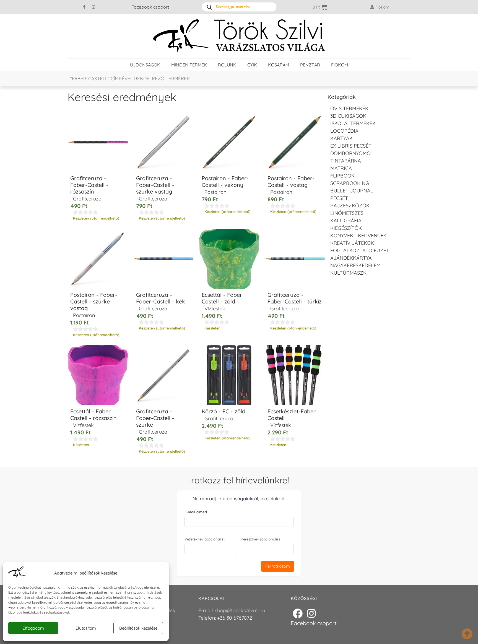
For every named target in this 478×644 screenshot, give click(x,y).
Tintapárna (345, 161)
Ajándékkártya (351, 258)
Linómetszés (346, 213)
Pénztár (310, 65)
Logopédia (344, 131)
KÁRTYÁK (341, 138)
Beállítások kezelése (138, 628)
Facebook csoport (150, 7)
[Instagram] (93, 7)
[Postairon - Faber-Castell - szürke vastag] (97, 259)
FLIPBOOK (342, 175)
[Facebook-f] (84, 7)
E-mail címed (196, 512)
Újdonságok (145, 65)
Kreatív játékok (352, 243)
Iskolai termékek (353, 123)
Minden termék (189, 65)
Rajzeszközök (350, 205)
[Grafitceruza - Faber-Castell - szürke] (163, 375)
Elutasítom (86, 628)
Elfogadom (33, 628)
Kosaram (278, 65)
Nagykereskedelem (355, 265)
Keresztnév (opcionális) (260, 539)
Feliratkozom (277, 566)
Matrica (341, 168)
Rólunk (227, 65)
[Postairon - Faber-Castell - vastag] (295, 142)
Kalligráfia (346, 220)
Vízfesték (214, 308)
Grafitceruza (87, 198)
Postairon (215, 192)
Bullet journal (351, 190)
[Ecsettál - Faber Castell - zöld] (229, 259)
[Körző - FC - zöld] (229, 375)
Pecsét (339, 198)
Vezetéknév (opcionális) (205, 539)
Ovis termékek (349, 108)
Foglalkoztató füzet (359, 250)
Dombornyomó (350, 153)
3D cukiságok (348, 116)
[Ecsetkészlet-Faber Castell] (295, 375)
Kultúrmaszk (348, 273)
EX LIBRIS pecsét (351, 146)
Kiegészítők (346, 228)
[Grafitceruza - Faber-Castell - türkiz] (295, 259)
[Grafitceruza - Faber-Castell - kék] (163, 259)
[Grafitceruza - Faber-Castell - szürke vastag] (163, 142)
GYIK (252, 65)
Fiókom (339, 65)
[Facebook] (298, 613)
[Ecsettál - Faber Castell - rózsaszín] (97, 375)
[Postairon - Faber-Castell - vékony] (229, 142)
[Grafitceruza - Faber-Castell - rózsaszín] (97, 142)
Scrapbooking (349, 183)
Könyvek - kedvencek (358, 235)
